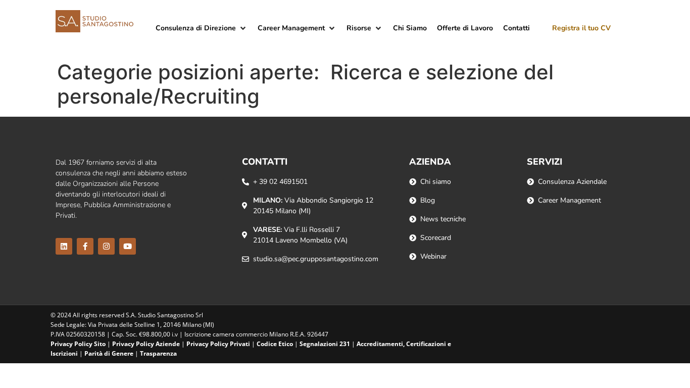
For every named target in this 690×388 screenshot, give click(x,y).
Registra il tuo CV (581, 28)
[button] (202, 28)
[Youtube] (127, 246)
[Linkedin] (64, 246)
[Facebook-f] (85, 246)
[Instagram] (106, 246)
